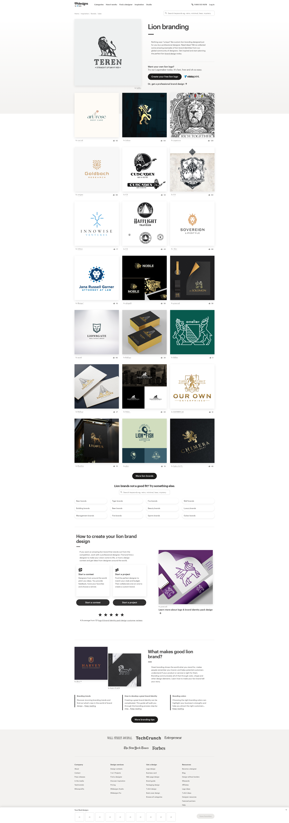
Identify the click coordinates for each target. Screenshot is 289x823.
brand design (170, 53)
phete (127, 466)
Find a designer (125, 4)
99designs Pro (115, 793)
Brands (94, 14)
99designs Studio (117, 789)
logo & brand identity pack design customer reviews (120, 620)
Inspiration (139, 4)
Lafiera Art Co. (178, 466)
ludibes (139, 88)
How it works (111, 4)
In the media (79, 781)
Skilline (175, 357)
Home (77, 14)
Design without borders (190, 777)
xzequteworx (177, 140)
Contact (77, 773)
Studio (149, 4)
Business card (151, 773)
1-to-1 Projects (115, 773)
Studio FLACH (115, 688)
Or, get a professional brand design (166, 84)
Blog (183, 773)
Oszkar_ (127, 412)
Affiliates (185, 785)
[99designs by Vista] (81, 4)
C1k (126, 194)
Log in (211, 4)
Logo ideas (186, 789)
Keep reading (90, 706)
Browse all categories (154, 797)
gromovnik (176, 303)
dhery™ (79, 681)
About (77, 769)
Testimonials (79, 785)
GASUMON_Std (178, 412)
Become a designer (189, 769)
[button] (286, 810)
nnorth (80, 357)
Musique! (81, 303)
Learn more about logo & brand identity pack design (186, 609)
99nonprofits (79, 789)
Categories (99, 4)
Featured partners (188, 801)
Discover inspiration (117, 781)
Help (184, 805)
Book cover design (153, 793)
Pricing (113, 785)
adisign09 (128, 303)
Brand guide (150, 781)
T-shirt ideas (186, 793)
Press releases (80, 777)
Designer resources (189, 797)
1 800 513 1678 (200, 4)
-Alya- (175, 249)
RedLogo (128, 357)
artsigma (80, 194)
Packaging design (153, 785)
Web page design (152, 777)
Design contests (116, 769)
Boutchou (81, 466)
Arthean (127, 140)
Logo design (150, 769)
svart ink (80, 140)
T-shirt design (151, 789)
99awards (186, 781)
